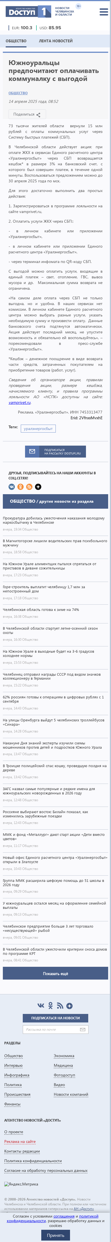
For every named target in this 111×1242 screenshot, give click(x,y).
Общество (18, 93)
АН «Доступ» (84, 1208)
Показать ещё (55, 973)
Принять (55, 1235)
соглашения (64, 1216)
